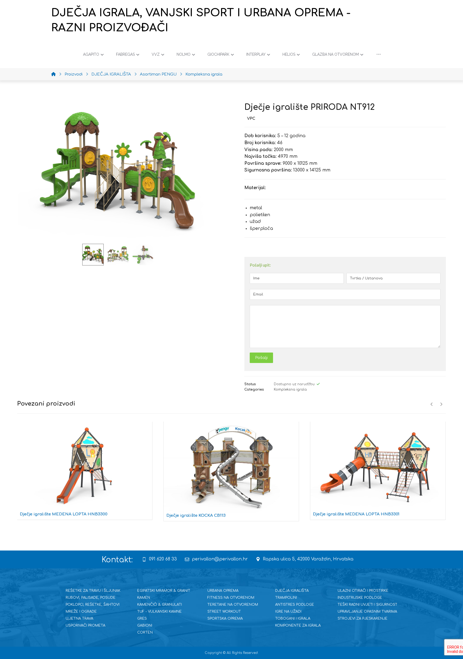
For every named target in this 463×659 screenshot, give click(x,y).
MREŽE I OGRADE (81, 611)
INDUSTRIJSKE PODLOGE (360, 598)
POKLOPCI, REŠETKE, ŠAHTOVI (93, 604)
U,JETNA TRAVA (79, 618)
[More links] (379, 54)
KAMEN (143, 598)
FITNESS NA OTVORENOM (230, 598)
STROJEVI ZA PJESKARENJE (362, 618)
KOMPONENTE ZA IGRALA (298, 625)
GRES (142, 618)
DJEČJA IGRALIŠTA (292, 591)
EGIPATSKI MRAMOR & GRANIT (163, 591)
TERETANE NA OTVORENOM (232, 604)
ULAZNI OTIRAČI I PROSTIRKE (363, 591)
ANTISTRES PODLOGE (294, 604)
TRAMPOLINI (286, 598)
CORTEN (145, 632)
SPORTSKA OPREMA (225, 618)
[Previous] (432, 404)
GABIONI (144, 625)
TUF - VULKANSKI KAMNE (159, 611)
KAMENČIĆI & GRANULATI (159, 604)
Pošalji (261, 358)
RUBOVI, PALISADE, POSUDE (90, 598)
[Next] (441, 404)
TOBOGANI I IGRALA (292, 618)
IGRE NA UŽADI (288, 611)
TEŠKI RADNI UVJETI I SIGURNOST (367, 604)
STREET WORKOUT (224, 611)
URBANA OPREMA (222, 591)
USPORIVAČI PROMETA (85, 625)
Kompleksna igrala (290, 389)
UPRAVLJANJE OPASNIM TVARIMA (367, 611)
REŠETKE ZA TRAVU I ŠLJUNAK (93, 591)
